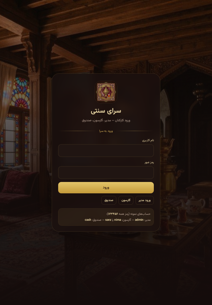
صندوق (108, 200)
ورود (106, 187)
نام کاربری (148, 140)
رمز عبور (149, 162)
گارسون (126, 200)
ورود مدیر (145, 200)
